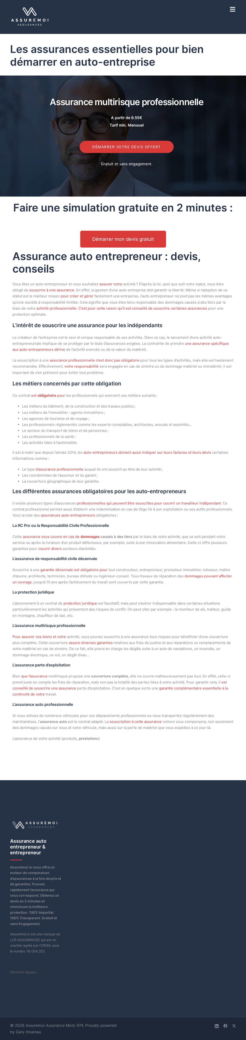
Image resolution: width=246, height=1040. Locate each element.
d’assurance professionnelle (59, 469)
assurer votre (110, 284)
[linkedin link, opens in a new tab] (217, 1025)
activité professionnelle (56, 308)
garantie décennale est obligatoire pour (73, 570)
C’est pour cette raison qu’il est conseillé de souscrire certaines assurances (142, 308)
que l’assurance (34, 676)
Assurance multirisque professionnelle (126, 101)
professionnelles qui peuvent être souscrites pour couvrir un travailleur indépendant (149, 503)
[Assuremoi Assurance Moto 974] (30, 16)
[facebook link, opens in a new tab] (225, 1025)
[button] (123, 239)
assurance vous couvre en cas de (61, 536)
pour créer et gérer (77, 296)
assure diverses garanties (91, 642)
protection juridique (80, 603)
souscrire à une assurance (51, 290)
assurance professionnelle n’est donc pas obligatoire (94, 360)
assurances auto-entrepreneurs (68, 515)
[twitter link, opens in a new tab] (234, 1025)
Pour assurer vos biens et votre (39, 636)
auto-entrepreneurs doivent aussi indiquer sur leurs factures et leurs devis (147, 452)
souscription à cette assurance (136, 721)
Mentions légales (23, 972)
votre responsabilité (81, 366)
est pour (48, 395)
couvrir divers (50, 548)
